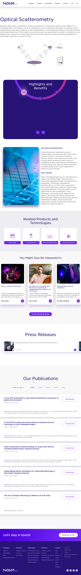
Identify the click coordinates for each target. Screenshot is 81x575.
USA (56, 553)
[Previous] (38, 132)
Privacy (66, 552)
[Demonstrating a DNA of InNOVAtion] (78, 301)
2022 (63, 387)
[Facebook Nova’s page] (74, 570)
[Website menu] (72, 3)
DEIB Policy (67, 556)
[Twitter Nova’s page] (77, 570)
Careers (65, 3)
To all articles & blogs (40, 314)
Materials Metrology (33, 555)
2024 (48, 387)
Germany (57, 555)
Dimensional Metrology (34, 553)
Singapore (58, 566)
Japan (56, 564)
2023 (55, 387)
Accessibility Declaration (71, 554)
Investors (57, 3)
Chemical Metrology (33, 557)
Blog (4, 555)
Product (39, 3)
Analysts (43, 553)
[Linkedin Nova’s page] (71, 570)
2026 (33, 387)
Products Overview (21, 550)
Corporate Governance (47, 555)
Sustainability (6, 553)
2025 (40, 387)
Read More (75, 350)
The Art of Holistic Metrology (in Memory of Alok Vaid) (27, 495)
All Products (19, 555)
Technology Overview (33, 550)
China (56, 562)
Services (18, 553)
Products (19, 548)
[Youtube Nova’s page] (67, 570)
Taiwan (57, 557)
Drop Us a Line (68, 535)
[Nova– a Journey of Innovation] (22, 301)
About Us (5, 550)
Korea (56, 560)
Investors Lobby (45, 550)
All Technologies (32, 562)
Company (31, 3)
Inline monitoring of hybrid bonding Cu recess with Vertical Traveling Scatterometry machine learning (29, 448)
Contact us (67, 547)
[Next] (43, 132)
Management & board (9, 557)
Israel (56, 550)
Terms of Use (67, 549)
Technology (48, 3)
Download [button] (69, 399)
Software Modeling (33, 560)
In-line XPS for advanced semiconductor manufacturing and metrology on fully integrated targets (29, 423)
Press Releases (45, 557)
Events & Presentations (47, 560)
